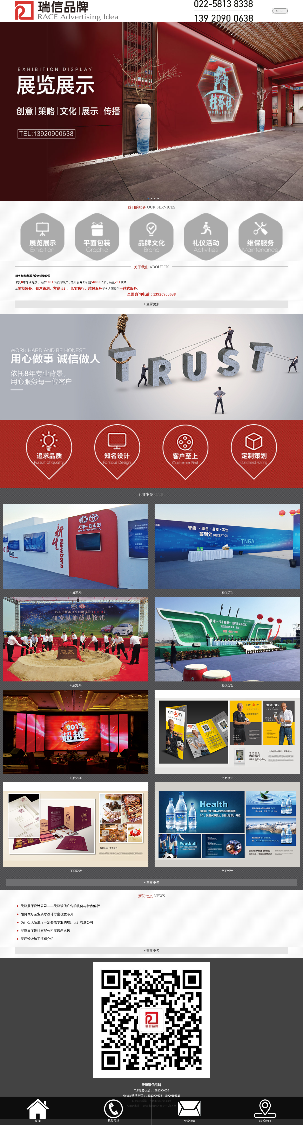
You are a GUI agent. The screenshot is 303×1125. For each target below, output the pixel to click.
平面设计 (227, 778)
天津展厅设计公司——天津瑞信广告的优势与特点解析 (60, 906)
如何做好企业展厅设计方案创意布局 (47, 914)
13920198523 (172, 1095)
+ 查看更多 (152, 304)
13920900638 (161, 1090)
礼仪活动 (76, 592)
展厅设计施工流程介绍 (37, 939)
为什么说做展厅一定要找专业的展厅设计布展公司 (57, 922)
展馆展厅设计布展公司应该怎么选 (45, 930)
